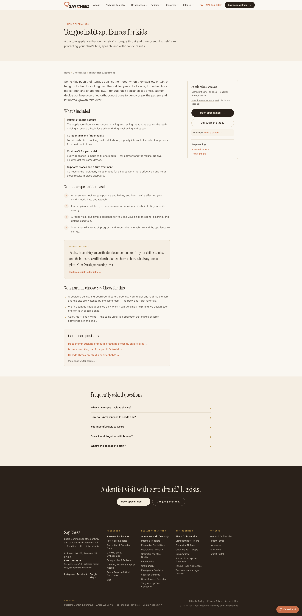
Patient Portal (217, 554)
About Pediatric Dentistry (155, 536)
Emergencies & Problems (119, 560)
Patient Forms (217, 540)
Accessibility (231, 601)
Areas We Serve (104, 604)
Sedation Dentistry (150, 574)
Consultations (182, 554)
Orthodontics (138, 5)
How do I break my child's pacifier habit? (94, 355)
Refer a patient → (213, 132)
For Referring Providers (128, 604)
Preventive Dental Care (153, 545)
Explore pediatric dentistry (85, 272)
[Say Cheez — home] (76, 5)
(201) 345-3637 (213, 5)
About (96, 5)
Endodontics (147, 561)
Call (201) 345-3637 (213, 122)
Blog (109, 579)
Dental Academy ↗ (152, 604)
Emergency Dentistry (152, 570)
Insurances (215, 545)
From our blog (200, 153)
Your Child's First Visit (221, 536)
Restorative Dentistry (152, 549)
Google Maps (93, 576)
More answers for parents (82, 361)
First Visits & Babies (117, 540)
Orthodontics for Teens (187, 540)
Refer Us (186, 5)
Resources (170, 5)
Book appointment (240, 5)
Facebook (82, 574)
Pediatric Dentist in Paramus (78, 604)
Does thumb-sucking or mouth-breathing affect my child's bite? (107, 343)
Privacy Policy (214, 601)
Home (67, 72)
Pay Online (215, 549)
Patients (155, 5)
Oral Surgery (147, 565)
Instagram (69, 574)
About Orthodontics (186, 536)
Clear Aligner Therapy (187, 549)
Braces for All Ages (185, 545)
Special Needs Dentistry (153, 579)
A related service (201, 149)
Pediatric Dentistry (115, 5)
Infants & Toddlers (150, 540)
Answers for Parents (118, 536)
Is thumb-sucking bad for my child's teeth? (95, 349)
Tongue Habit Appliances (188, 565)
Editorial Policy (196, 601)
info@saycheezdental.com (78, 567)
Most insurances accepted (205, 100)
